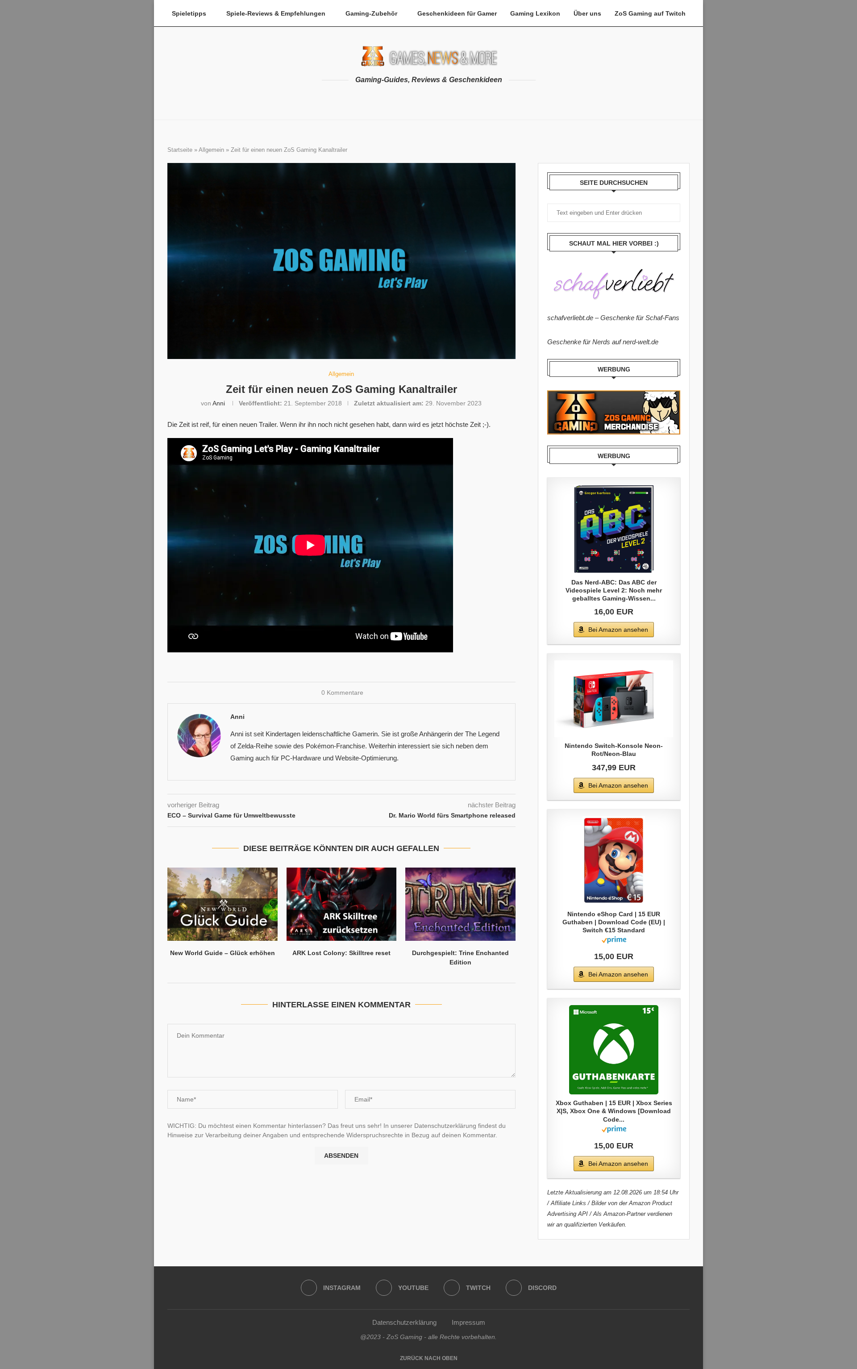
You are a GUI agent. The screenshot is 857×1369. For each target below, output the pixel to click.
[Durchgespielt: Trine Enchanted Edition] (460, 904)
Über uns (587, 13)
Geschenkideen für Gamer (457, 13)
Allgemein (211, 149)
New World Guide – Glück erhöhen (222, 952)
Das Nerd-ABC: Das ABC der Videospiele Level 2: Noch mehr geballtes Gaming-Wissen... (614, 590)
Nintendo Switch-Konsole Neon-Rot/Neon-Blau (614, 749)
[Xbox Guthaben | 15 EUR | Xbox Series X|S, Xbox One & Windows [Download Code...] (613, 1049)
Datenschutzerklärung (404, 1322)
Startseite (179, 149)
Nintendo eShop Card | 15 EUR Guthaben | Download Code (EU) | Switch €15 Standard (613, 922)
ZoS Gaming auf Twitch (650, 13)
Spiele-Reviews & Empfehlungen (275, 13)
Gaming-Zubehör (371, 13)
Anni (218, 403)
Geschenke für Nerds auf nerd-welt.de (602, 342)
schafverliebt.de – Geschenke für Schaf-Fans (613, 317)
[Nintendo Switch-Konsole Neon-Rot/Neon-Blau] (613, 698)
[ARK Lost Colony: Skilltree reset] (342, 904)
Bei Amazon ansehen (618, 629)
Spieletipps (189, 13)
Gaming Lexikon (535, 13)
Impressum (468, 1322)
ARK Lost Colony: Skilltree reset (341, 952)
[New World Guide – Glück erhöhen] (222, 904)
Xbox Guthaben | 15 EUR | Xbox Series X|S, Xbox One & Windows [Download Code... (614, 1111)
